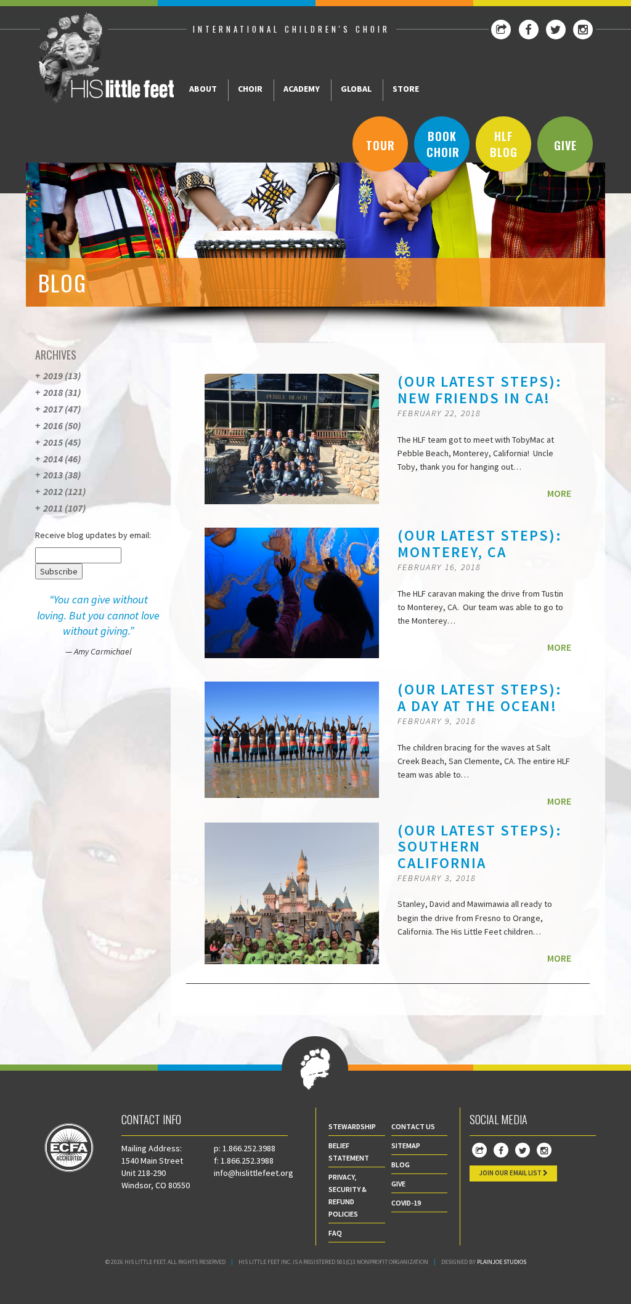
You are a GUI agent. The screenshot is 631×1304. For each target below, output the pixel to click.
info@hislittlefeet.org (253, 1172)
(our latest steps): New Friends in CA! (479, 389)
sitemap (405, 1145)
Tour (380, 145)
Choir (250, 88)
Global (356, 88)
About (203, 88)
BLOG (400, 1164)
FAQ (335, 1233)
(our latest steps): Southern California (479, 846)
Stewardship (352, 1126)
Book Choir (443, 144)
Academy (301, 88)
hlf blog (504, 144)
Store (406, 88)
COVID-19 (406, 1202)
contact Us (413, 1126)
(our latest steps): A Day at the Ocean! (479, 697)
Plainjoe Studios (501, 1262)
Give (565, 145)
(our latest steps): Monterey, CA (479, 543)
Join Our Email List (511, 1173)
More (559, 493)
